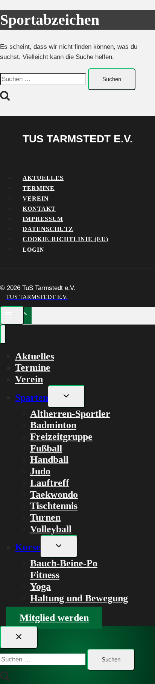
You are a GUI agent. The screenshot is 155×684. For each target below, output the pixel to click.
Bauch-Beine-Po (63, 563)
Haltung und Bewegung (79, 597)
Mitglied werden (54, 617)
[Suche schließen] (19, 637)
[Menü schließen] (3, 334)
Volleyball (50, 528)
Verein (29, 379)
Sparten (31, 397)
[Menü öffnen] (12, 315)
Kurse (28, 547)
